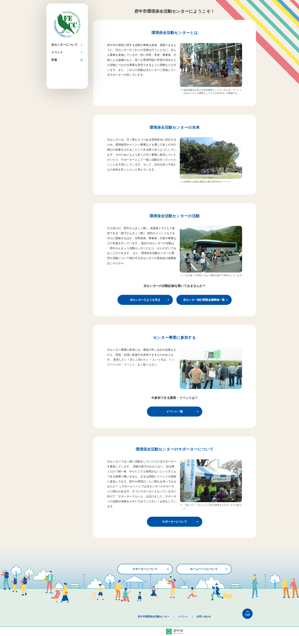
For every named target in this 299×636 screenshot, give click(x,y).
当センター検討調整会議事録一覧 (204, 299)
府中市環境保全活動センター (153, 616)
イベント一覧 (174, 411)
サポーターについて (174, 521)
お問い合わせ (203, 616)
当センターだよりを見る (145, 299)
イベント (183, 616)
